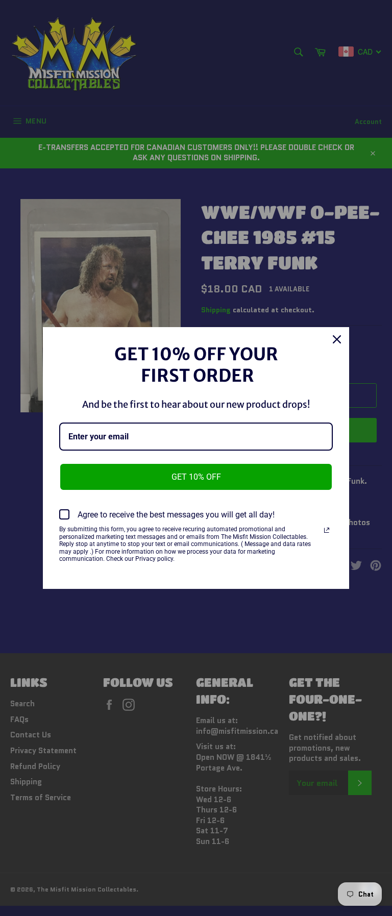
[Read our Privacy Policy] (327, 530)
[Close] (337, 339)
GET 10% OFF (196, 477)
